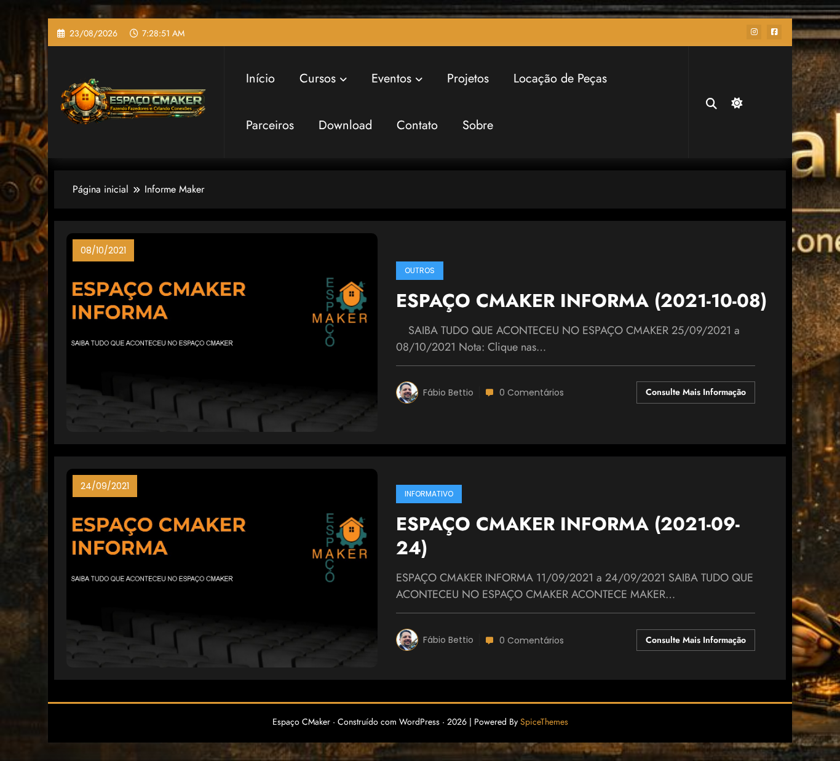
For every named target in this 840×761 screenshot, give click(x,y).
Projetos (468, 78)
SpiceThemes (544, 721)
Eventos (391, 78)
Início (260, 78)
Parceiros (270, 125)
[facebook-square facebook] (774, 32)
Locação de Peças (560, 78)
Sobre (477, 125)
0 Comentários (531, 392)
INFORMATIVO (429, 493)
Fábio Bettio (448, 392)
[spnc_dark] (735, 101)
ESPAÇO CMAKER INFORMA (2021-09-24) (568, 536)
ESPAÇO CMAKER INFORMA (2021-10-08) (581, 301)
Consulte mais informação (696, 392)
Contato (417, 125)
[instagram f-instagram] (754, 32)
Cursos (317, 78)
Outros (420, 270)
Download (345, 125)
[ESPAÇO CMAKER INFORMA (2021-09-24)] (222, 567)
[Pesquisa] (711, 102)
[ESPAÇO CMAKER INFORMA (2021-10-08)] (222, 331)
